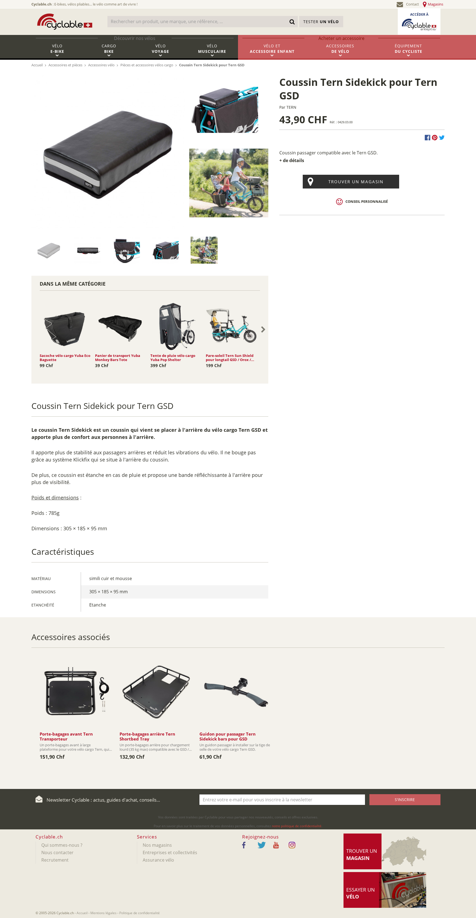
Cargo (109, 48)
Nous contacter (57, 852)
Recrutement (55, 860)
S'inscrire (405, 799)
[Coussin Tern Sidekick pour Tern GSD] (108, 152)
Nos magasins (157, 845)
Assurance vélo (158, 860)
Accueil (82, 913)
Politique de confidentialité (139, 913)
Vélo (57, 48)
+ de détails (291, 160)
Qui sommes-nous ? (61, 845)
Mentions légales (103, 913)
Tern (291, 107)
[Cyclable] (64, 21)
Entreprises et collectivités (170, 852)
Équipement (408, 48)
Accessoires (340, 48)
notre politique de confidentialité (296, 826)
